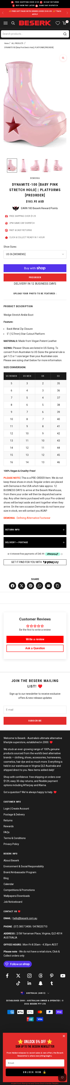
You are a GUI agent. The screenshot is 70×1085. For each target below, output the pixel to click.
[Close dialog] (64, 1036)
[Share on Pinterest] (30, 585)
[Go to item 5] (58, 165)
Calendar (9, 884)
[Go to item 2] (23, 165)
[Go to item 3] (35, 165)
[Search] (65, 34)
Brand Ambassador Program (20, 872)
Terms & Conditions (15, 838)
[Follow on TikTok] (18, 983)
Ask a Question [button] (35, 648)
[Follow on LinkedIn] (29, 983)
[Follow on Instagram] (29, 975)
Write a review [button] (35, 639)
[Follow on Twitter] (18, 975)
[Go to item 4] (46, 165)
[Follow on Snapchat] (40, 983)
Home (6, 43)
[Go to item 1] (12, 165)
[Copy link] (57, 585)
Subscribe (35, 720)
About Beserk (11, 860)
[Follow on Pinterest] (51, 975)
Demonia (35, 178)
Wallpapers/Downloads (17, 895)
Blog (6, 878)
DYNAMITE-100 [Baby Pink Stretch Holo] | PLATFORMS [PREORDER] (28, 47)
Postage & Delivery (14, 814)
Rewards (9, 826)
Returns (8, 820)
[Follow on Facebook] (7, 975)
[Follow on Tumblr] (51, 983)
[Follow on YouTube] (63, 975)
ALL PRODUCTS (17, 43)
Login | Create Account (16, 808)
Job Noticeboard (13, 901)
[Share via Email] (48, 585)
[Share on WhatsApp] (39, 585)
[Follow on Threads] (40, 975)
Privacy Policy (11, 844)
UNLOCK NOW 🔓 (35, 1072)
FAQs (7, 832)
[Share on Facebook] (12, 585)
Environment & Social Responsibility (24, 866)
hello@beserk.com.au (25, 918)
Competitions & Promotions (19, 890)
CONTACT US (11, 911)
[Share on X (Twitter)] (21, 585)
